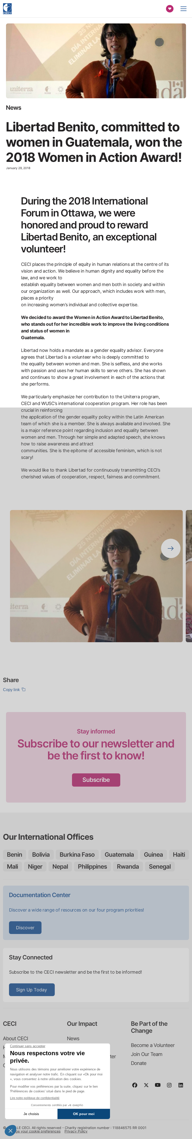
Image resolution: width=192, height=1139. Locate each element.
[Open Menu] (183, 8)
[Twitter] (148, 1087)
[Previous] (170, 523)
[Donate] (170, 8)
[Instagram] (171, 1087)
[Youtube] (160, 1087)
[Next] (170, 548)
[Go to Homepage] (7, 8)
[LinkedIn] (182, 1087)
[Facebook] (136, 1087)
